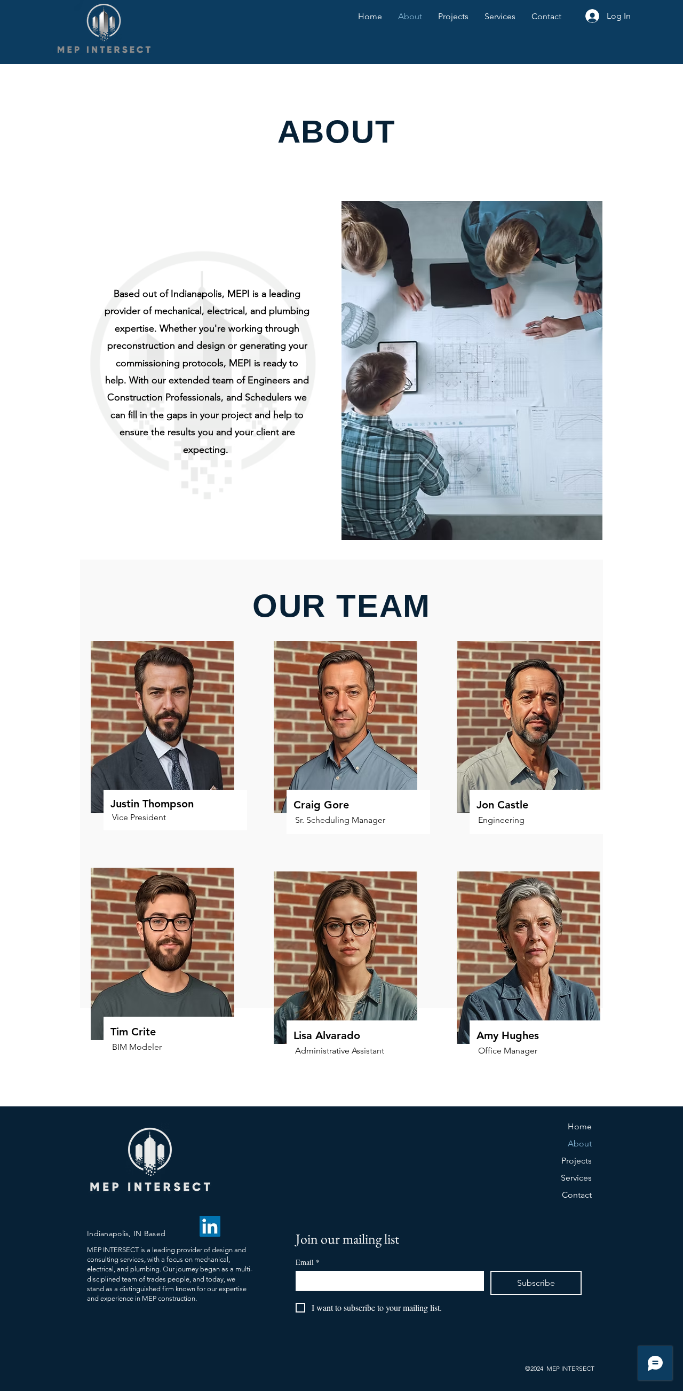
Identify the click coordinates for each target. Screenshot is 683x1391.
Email (308, 1262)
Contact (577, 1195)
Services (576, 1178)
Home (580, 1126)
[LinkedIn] (210, 1226)
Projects (576, 1161)
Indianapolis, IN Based (127, 1233)
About (580, 1143)
